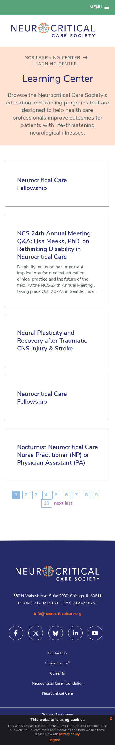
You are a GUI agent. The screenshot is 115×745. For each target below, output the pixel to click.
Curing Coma (57, 663)
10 (46, 503)
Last (68, 503)
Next (58, 503)
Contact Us (57, 653)
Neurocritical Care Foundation (57, 683)
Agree (55, 740)
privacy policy (69, 734)
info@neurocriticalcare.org (57, 614)
